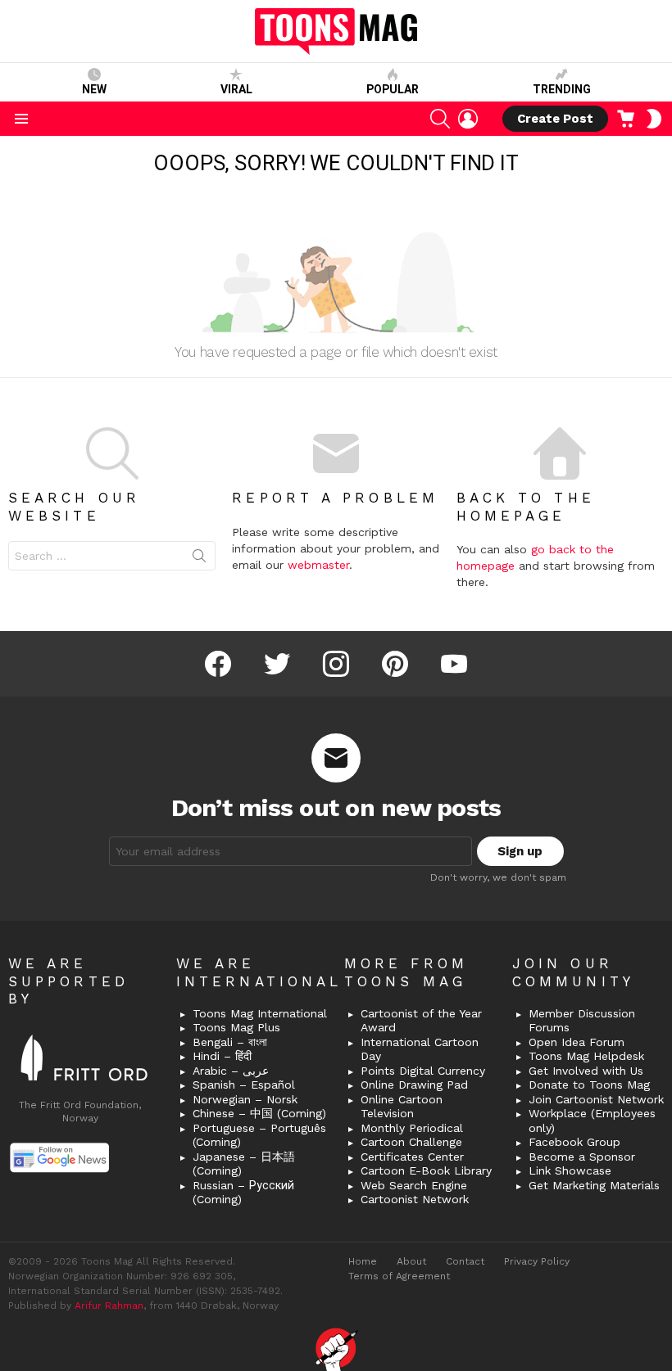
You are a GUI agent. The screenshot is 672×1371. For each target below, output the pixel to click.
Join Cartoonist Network (596, 1099)
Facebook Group (574, 1141)
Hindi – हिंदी (222, 1055)
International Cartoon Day (420, 1049)
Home (362, 1261)
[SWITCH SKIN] (654, 118)
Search (199, 559)
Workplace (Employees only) (592, 1120)
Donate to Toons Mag (589, 1084)
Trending (562, 89)
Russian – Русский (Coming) (243, 1192)
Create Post (555, 118)
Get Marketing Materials (594, 1185)
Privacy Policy (537, 1261)
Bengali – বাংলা (230, 1042)
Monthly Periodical (412, 1127)
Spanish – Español (244, 1084)
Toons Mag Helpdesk (586, 1055)
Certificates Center (412, 1156)
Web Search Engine (414, 1185)
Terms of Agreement (399, 1276)
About (411, 1261)
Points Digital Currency (423, 1070)
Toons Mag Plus (236, 1027)
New (94, 89)
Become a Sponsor (582, 1156)
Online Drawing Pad (414, 1084)
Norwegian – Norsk (245, 1099)
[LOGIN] (468, 118)
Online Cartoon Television (402, 1107)
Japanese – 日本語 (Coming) (244, 1164)
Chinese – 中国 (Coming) (259, 1113)
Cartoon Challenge (411, 1141)
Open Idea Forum (576, 1042)
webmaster (318, 564)
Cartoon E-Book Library (426, 1170)
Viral (236, 89)
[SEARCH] (440, 118)
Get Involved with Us (586, 1070)
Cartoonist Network (415, 1199)
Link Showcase (570, 1170)
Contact (465, 1261)
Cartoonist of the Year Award (421, 1021)
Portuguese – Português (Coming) (259, 1135)
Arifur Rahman (109, 1305)
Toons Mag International (260, 1013)
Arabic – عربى (231, 1070)
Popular (392, 89)
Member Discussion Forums (582, 1021)
